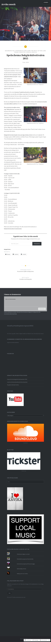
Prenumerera (37, 243)
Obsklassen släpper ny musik (23, 554)
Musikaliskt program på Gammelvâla (25, 559)
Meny (46, 2)
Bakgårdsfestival (10, 50)
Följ (9, 593)
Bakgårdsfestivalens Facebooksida (13, 228)
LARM (44, 50)
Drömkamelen (19, 50)
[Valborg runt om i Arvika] (25, 571)
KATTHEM (40, 50)
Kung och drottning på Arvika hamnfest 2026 (17, 379)
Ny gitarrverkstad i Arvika (13, 384)
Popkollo (28, 52)
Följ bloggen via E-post (15, 580)
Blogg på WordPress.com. (25, 638)
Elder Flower (27, 50)
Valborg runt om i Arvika (22, 573)
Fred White (34, 50)
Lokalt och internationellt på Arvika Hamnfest (17, 382)
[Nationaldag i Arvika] (25, 566)
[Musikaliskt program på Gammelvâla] (25, 557)
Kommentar (42, 308)
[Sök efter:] (25, 481)
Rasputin (34, 52)
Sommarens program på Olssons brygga (26, 563)
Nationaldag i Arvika (21, 568)
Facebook (10, 353)
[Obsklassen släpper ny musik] (25, 552)
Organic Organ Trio (19, 52)
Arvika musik (8, 4)
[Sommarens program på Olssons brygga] (25, 562)
